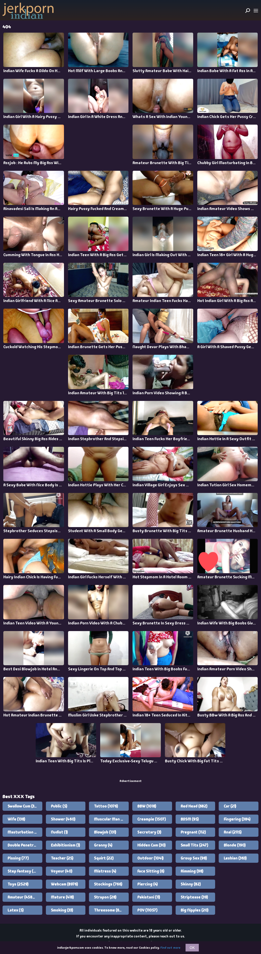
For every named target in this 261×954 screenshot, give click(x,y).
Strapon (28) (105, 897)
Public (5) (59, 806)
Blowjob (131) (105, 832)
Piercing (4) (147, 884)
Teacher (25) (62, 858)
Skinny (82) (191, 884)
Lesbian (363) (235, 858)
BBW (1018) (146, 806)
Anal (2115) (233, 832)
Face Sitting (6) (150, 871)
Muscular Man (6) (109, 819)
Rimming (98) (192, 871)
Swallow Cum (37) (23, 806)
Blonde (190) (235, 845)
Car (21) (230, 806)
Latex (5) (16, 910)
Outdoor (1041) (150, 858)
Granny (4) (103, 845)
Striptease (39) (194, 897)
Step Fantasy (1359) (25, 871)
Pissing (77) (18, 858)
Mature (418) (62, 897)
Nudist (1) (59, 832)
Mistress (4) (105, 871)
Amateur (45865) (23, 897)
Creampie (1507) (151, 819)
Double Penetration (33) (25, 845)
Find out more (170, 948)
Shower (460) (63, 819)
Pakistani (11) (148, 897)
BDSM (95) (190, 819)
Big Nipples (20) (194, 910)
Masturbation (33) (24, 832)
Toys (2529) (18, 884)
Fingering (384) (237, 819)
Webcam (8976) (64, 884)
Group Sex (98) (194, 858)
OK (192, 948)
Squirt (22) (104, 858)
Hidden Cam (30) (151, 845)
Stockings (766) (108, 884)
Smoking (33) (62, 910)
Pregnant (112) (193, 832)
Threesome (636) (109, 910)
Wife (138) (16, 819)
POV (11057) (147, 910)
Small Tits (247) (194, 845)
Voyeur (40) (61, 871)
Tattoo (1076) (106, 806)
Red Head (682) (194, 806)
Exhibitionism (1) (65, 845)
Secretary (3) (149, 832)
